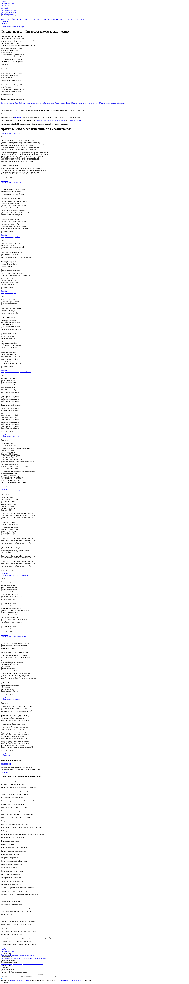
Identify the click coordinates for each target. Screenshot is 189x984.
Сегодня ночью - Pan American (11, 182)
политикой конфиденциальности (72, 980)
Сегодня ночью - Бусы (8, 293)
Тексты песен (5, 955)
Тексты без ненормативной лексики (112, 103)
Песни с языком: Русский (63, 103)
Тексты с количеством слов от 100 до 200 (86, 103)
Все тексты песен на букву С (10, 103)
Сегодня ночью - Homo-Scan (10, 133)
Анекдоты (30, 955)
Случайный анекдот (39, 958)
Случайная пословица (24, 958)
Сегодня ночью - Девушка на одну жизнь (14, 575)
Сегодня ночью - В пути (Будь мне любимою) (16, 372)
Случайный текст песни (9, 958)
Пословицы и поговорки (18, 955)
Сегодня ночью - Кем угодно (10, 699)
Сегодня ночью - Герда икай (10, 491)
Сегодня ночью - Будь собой (10, 237)
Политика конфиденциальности (11, 964)
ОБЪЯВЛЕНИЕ (6, 764)
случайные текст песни (43, 120)
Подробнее (4, 181)
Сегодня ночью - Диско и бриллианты (13, 636)
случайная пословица (58, 120)
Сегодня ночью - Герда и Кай (10, 437)
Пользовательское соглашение (33, 964)
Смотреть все (5, 755)
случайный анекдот (74, 120)
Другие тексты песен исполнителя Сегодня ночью (37, 103)
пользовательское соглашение (20, 980)
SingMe (3, 1)
